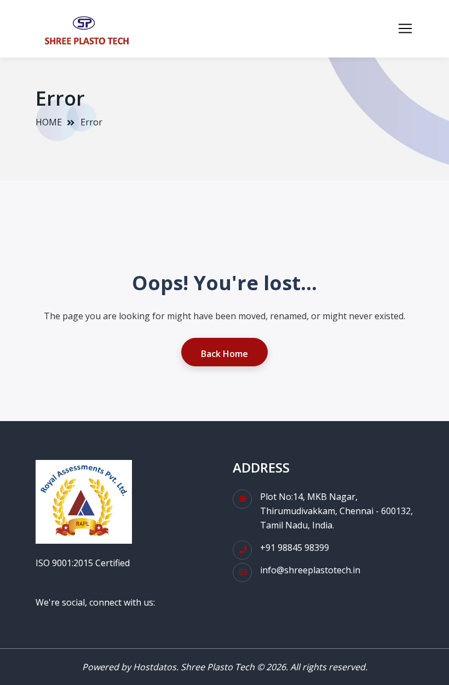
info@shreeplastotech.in (310, 570)
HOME (49, 122)
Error (91, 122)
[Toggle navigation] (405, 28)
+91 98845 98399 (294, 548)
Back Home (224, 354)
